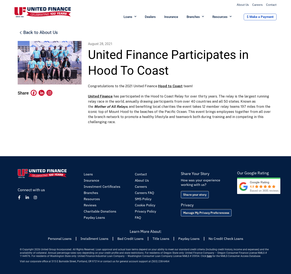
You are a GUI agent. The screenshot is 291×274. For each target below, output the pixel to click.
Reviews (90, 205)
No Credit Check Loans (226, 238)
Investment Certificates (102, 186)
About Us (243, 5)
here (209, 256)
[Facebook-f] (19, 197)
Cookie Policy (145, 205)
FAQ (138, 217)
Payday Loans (94, 217)
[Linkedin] (42, 93)
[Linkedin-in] (27, 197)
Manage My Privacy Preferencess (206, 213)
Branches (193, 17)
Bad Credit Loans (130, 238)
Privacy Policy (145, 211)
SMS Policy (143, 199)
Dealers (150, 17)
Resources (220, 17)
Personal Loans (60, 238)
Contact (271, 5)
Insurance (171, 17)
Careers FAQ (144, 193)
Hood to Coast (170, 86)
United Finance (100, 96)
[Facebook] (34, 93)
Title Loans (161, 238)
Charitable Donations (100, 211)
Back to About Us (40, 32)
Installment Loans (94, 238)
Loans (128, 17)
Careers (257, 5)
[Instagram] (49, 93)
